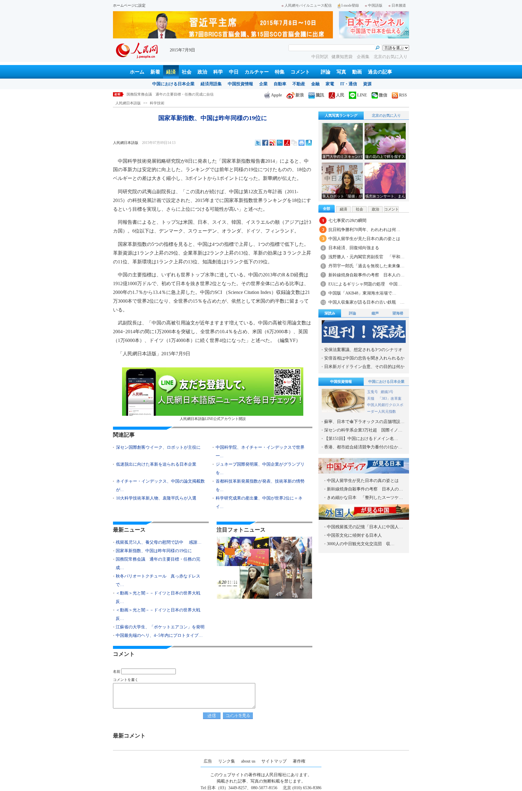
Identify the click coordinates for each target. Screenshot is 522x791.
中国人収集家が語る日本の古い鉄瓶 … (366, 302)
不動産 (298, 84)
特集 (280, 71)
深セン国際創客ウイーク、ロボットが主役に (158, 447)
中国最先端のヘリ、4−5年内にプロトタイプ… (159, 635)
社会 (187, 71)
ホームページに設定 (129, 5)
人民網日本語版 (128, 103)
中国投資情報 (240, 84)
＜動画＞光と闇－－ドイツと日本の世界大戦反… (158, 597)
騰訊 (320, 95)
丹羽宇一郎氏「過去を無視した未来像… (366, 266)
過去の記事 (380, 71)
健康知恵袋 (342, 56)
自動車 (280, 84)
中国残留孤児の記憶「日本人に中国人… (365, 527)
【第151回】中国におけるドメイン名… (361, 438)
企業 (263, 84)
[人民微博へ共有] (287, 143)
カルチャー (257, 71)
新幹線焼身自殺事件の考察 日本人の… (366, 275)
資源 (367, 84)
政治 (202, 71)
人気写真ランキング (341, 115)
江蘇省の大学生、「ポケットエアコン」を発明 (160, 627)
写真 (341, 71)
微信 (383, 95)
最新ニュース (129, 530)
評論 (325, 71)
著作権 (299, 761)
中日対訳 (319, 56)
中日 (234, 71)
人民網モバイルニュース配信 (308, 5)
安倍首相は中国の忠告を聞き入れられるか (364, 358)
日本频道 (399, 5)
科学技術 (157, 103)
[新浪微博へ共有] (272, 143)
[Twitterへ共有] (258, 143)
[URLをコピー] (294, 143)
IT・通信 (348, 84)
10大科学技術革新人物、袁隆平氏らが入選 (156, 498)
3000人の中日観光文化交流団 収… (361, 544)
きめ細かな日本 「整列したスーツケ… (365, 497)
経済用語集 (211, 84)
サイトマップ (274, 761)
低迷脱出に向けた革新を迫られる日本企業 (156, 464)
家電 (330, 84)
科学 (218, 71)
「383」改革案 (389, 398)
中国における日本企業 (173, 84)
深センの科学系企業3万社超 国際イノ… (363, 430)
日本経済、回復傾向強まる (353, 248)
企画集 (364, 56)
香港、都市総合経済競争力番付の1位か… (363, 447)
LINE (362, 95)
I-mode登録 (350, 5)
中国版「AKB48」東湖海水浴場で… (362, 293)
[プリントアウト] (301, 143)
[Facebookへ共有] (265, 143)
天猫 (371, 398)
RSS (403, 95)
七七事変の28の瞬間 (347, 220)
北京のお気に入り (391, 56)
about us (248, 761)
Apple (276, 95)
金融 (315, 84)
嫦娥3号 (387, 392)
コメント (300, 71)
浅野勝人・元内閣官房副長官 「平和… (366, 257)
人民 (340, 95)
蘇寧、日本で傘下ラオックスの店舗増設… (364, 421)
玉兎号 (372, 392)
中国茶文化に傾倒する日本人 (354, 535)
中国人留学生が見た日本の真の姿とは (364, 238)
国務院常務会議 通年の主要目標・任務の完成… (158, 563)
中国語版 (375, 5)
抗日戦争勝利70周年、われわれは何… (364, 229)
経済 (171, 71)
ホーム (137, 71)
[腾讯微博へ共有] (280, 143)
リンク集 (226, 761)
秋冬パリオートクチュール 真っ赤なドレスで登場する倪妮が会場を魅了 (186, 94)
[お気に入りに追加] (309, 143)
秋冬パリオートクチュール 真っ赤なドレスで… (158, 580)
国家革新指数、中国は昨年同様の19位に (154, 550)
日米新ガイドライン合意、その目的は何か (364, 366)
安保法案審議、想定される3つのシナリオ (363, 349)
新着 (155, 71)
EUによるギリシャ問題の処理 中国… (365, 284)
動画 (357, 71)
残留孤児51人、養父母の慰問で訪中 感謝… (158, 542)
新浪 (299, 95)
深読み (329, 313)
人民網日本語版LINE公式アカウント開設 (213, 419)
